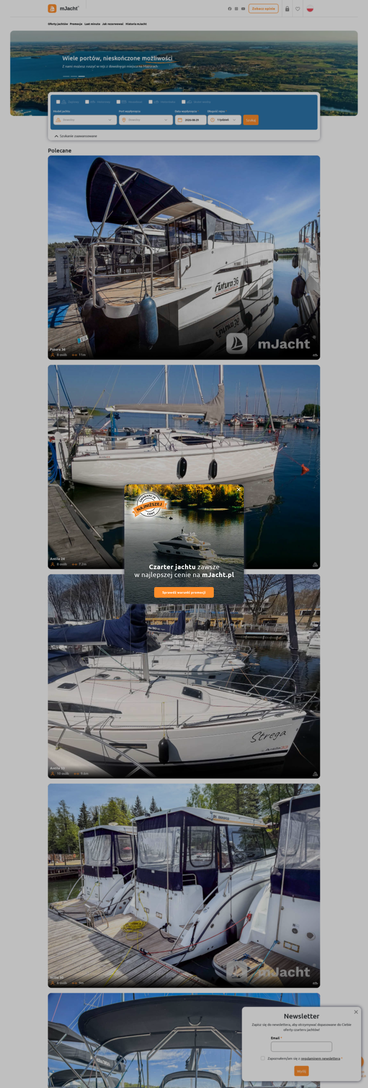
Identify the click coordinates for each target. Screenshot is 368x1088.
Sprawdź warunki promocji (184, 592)
